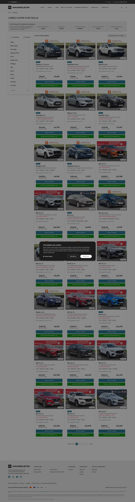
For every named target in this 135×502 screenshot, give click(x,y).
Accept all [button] (86, 256)
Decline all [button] (73, 256)
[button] (47, 256)
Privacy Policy (51, 252)
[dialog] (67, 251)
